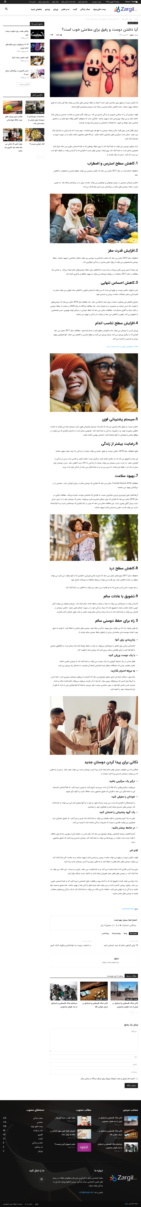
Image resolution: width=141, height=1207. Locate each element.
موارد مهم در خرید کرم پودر (65, 1117)
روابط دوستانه (116, 933)
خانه (136, 19)
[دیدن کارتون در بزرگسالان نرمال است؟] (37, 74)
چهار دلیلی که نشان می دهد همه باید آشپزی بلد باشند (13, 147)
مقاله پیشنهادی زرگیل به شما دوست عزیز (122, 346)
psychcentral (128, 908)
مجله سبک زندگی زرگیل (68, 2)
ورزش (55, 9)
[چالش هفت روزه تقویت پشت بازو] (37, 34)
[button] (6, 9)
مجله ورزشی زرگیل (43, 2)
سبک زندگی (85, 9)
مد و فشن (65, 9)
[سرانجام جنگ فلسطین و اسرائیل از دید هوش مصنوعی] (63, 991)
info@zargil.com (86, 1192)
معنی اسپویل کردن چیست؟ (65, 1144)
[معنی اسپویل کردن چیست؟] (84, 1147)
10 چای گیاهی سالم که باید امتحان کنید (121, 945)
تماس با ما (32, 2)
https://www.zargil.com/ (110, 962)
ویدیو (47, 9)
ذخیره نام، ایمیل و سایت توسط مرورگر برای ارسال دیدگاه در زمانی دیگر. (107, 1078)
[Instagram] (5, 2)
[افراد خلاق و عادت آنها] (37, 60)
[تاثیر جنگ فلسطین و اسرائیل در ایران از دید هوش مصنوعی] (124, 991)
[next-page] (132, 1012)
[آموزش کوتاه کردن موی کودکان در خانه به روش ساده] (84, 1134)
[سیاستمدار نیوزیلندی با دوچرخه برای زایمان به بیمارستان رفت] (34, 107)
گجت (75, 9)
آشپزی (19, 140)
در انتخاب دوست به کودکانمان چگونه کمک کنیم (71, 945)
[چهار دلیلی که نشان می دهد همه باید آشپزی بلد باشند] (12, 134)
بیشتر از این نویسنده (115, 976)
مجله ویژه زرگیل (83, 2)
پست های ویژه (99, 9)
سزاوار (132, 35)
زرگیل (36, 1204)
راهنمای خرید (36, 9)
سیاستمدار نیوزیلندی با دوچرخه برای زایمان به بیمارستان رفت (35, 120)
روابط (125, 933)
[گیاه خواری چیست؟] (34, 134)
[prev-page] (136, 1012)
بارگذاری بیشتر (24, 84)
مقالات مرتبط (131, 976)
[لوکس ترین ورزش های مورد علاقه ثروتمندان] (12, 107)
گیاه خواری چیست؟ (36, 144)
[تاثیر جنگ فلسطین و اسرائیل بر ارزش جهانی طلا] (94, 991)
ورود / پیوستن (96, 2)
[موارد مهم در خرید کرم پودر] (84, 1121)
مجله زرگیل (55, 2)
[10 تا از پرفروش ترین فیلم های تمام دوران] (37, 47)
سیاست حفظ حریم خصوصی (12, 1204)
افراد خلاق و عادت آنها (20, 57)
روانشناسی (105, 933)
